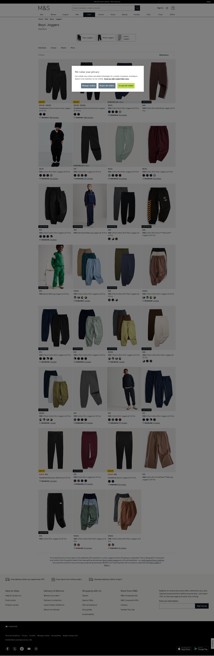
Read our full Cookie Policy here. (116, 79)
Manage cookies (88, 86)
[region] (108, 79)
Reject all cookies (107, 86)
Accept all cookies (125, 86)
